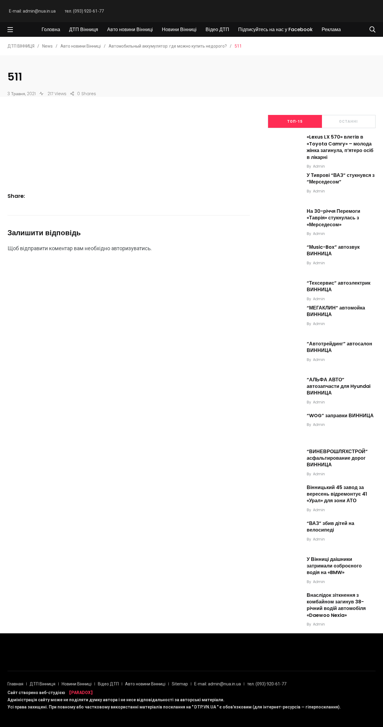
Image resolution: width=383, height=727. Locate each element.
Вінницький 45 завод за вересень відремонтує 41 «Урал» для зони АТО (337, 494)
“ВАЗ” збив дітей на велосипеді (330, 526)
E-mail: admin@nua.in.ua (32, 11)
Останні (348, 121)
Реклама (331, 29)
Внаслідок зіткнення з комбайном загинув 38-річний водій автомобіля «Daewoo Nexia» (336, 605)
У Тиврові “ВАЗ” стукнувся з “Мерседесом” (341, 178)
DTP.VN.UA (205, 707)
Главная (15, 684)
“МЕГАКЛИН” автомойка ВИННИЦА (336, 311)
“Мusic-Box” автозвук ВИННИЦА (333, 250)
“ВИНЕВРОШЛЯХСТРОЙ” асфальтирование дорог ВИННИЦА (337, 458)
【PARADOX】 (81, 692)
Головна (51, 29)
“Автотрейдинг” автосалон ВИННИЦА (339, 347)
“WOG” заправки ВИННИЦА (340, 415)
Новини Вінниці (179, 29)
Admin (319, 166)
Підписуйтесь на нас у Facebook (275, 29)
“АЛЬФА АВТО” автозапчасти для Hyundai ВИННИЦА (338, 386)
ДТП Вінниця (83, 29)
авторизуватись (131, 248)
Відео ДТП (217, 29)
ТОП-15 (295, 121)
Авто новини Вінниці (130, 29)
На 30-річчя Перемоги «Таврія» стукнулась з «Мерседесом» (333, 218)
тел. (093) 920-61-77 (84, 11)
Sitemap (180, 684)
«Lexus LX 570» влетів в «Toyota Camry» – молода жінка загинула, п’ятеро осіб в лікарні (340, 147)
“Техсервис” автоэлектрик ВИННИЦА (338, 286)
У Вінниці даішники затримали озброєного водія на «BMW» (334, 566)
